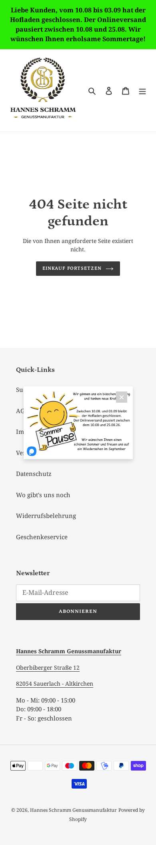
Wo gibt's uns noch (43, 495)
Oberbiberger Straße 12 (48, 667)
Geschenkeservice (42, 537)
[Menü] (142, 90)
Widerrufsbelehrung (46, 516)
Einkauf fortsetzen (72, 268)
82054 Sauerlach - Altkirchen (54, 683)
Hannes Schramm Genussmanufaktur (73, 810)
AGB (22, 411)
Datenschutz (34, 474)
